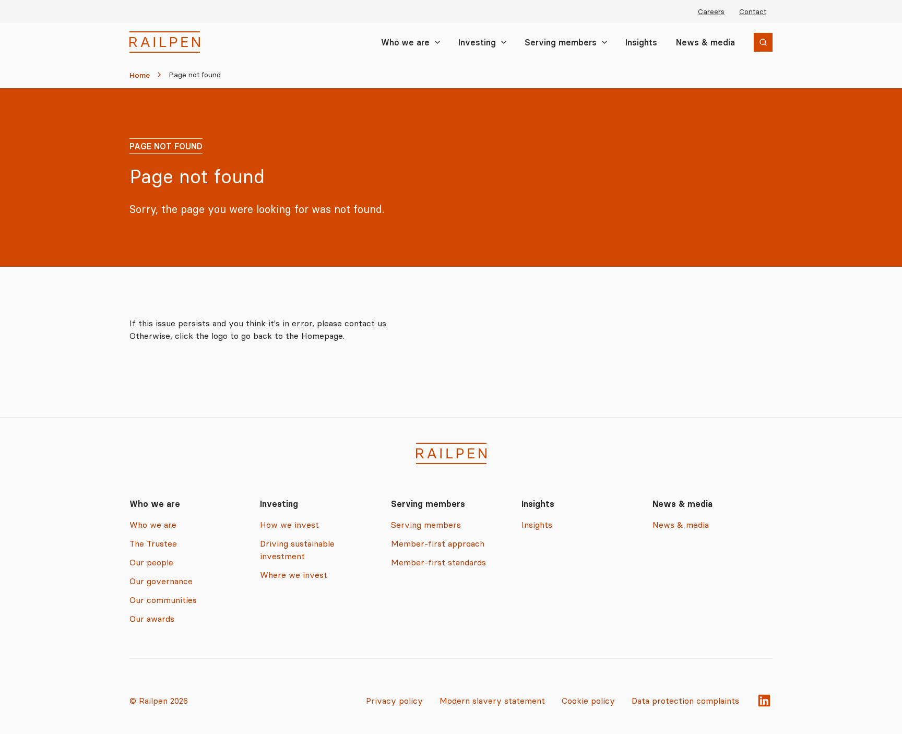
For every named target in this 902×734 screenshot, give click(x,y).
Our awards (151, 618)
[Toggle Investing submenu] (504, 42)
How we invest (289, 524)
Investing (477, 42)
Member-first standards (438, 562)
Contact (752, 11)
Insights (641, 42)
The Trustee (153, 543)
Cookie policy (588, 700)
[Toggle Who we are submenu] (437, 42)
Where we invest (293, 575)
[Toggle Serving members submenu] (604, 42)
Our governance (161, 581)
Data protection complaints (685, 700)
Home (139, 75)
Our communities (163, 600)
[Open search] (763, 42)
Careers (711, 11)
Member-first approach (437, 543)
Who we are (405, 42)
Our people (151, 562)
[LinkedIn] (764, 700)
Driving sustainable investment (297, 549)
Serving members (561, 42)
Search (745, 43)
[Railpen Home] (164, 42)
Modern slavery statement (492, 700)
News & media (705, 42)
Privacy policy (394, 700)
